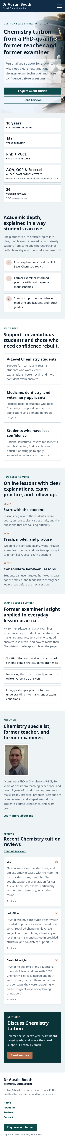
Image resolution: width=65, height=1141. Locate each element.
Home (7, 1102)
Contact (8, 1117)
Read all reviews (15, 851)
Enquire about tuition (32, 91)
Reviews (8, 1112)
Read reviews (33, 100)
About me (9, 1107)
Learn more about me (18, 815)
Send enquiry (20, 1055)
